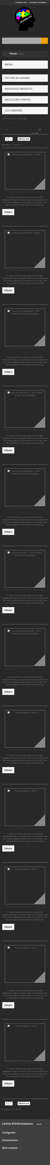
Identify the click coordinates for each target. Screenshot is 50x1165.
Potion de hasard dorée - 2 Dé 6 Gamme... (25, 430)
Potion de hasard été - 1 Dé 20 (25, 750)
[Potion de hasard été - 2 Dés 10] (25, 807)
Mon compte (10, 1147)
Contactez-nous (21, 2)
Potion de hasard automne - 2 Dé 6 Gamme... (25, 510)
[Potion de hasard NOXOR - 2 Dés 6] (25, 249)
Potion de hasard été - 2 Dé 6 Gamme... (25, 590)
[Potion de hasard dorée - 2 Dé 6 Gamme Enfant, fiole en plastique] (25, 409)
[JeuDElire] (25, 19)
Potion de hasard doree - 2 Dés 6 (25, 985)
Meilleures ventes (18, 99)
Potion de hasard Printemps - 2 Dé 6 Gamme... (25, 670)
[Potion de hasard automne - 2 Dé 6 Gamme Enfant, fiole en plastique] (25, 487)
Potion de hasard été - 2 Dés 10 (25, 828)
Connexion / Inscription (38, 2)
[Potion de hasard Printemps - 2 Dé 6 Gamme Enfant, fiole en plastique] (25, 647)
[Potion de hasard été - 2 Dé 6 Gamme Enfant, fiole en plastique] (25, 569)
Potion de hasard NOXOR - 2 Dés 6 (25, 270)
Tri (3, 129)
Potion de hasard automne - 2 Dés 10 (25, 906)
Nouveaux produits (18, 88)
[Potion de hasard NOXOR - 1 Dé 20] (25, 170)
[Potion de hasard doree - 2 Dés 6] (25, 964)
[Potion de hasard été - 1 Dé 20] (25, 728)
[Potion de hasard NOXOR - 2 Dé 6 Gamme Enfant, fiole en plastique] (25, 327)
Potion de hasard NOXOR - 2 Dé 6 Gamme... (25, 350)
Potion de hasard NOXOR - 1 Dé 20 (25, 192)
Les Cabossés (13, 110)
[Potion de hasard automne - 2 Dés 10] (25, 885)
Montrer (33, 129)
